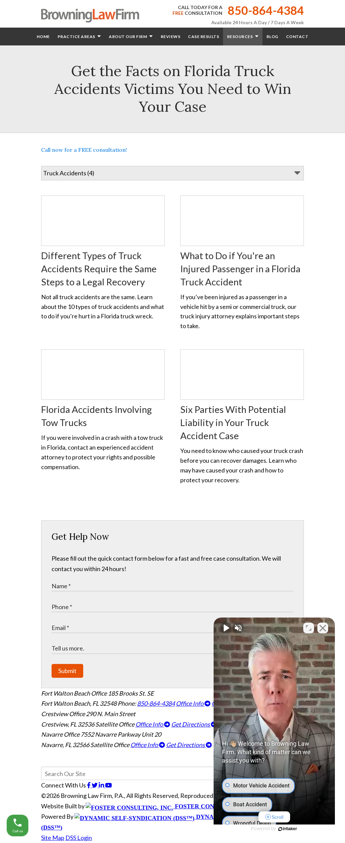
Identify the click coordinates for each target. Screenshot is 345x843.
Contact (297, 36)
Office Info (190, 703)
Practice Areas (77, 36)
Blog (272, 36)
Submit (67, 670)
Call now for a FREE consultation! (84, 149)
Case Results (203, 36)
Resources (240, 36)
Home (43, 36)
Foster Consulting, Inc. (215, 806)
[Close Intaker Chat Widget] (322, 628)
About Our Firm (128, 36)
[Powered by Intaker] (288, 829)
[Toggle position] (308, 628)
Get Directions (191, 724)
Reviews (171, 36)
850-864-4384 (266, 10)
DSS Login (78, 837)
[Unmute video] (225, 628)
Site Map (52, 837)
